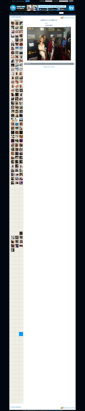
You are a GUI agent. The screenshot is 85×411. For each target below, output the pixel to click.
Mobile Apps (16, 12)
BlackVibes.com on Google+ (49, 66)
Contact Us (37, 12)
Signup (13, 1)
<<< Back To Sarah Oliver (15, 16)
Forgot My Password (20, 1)
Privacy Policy (51, 410)
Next (70, 26)
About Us (31, 12)
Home (11, 12)
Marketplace (26, 12)
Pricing (21, 12)
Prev (67, 26)
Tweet (46, 23)
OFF (47, 20)
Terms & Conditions (58, 410)
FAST (56, 20)
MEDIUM (53, 20)
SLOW (49, 20)
